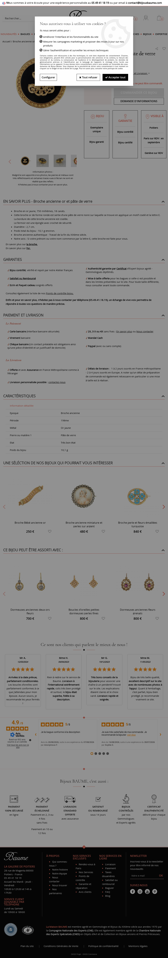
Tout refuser (89, 77)
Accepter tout (117, 77)
